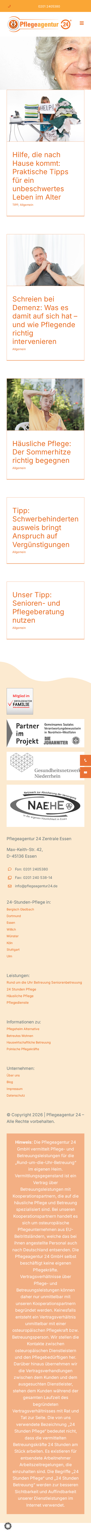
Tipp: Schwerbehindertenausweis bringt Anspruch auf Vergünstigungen (45, 527)
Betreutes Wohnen (20, 1036)
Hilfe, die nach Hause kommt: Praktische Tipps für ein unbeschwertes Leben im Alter (40, 175)
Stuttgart (13, 949)
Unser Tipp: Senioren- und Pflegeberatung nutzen (38, 607)
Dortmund (14, 916)
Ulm (9, 956)
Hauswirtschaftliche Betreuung (29, 1042)
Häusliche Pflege (20, 996)
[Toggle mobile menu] (82, 23)
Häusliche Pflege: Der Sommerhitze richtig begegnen (41, 452)
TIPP (15, 204)
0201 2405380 (49, 6)
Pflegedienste (18, 1002)
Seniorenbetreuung (66, 982)
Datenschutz (16, 1095)
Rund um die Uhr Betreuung (28, 982)
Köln (10, 943)
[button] (8, 1526)
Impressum (15, 1089)
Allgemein (26, 204)
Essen (11, 922)
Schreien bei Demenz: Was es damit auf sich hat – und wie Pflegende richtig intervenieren (44, 320)
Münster (13, 936)
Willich (11, 929)
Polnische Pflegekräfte (23, 1049)
